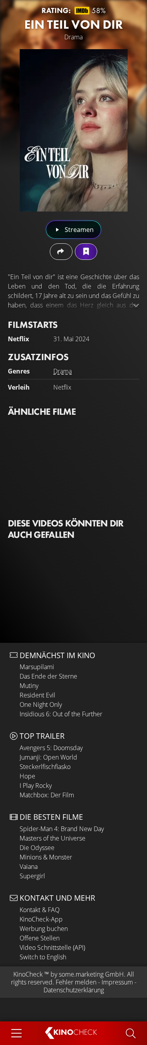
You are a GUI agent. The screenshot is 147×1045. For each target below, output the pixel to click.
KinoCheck (28, 974)
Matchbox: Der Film (47, 795)
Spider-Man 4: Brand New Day (62, 829)
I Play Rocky (36, 785)
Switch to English (43, 957)
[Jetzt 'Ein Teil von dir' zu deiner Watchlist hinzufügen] (86, 251)
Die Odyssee (37, 848)
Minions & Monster (46, 857)
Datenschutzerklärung (74, 990)
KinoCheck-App (41, 919)
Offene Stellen (40, 938)
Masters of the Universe (52, 838)
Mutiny (29, 686)
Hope (27, 776)
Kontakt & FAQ (40, 910)
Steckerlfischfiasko (45, 767)
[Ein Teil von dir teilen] (61, 251)
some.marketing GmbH (91, 974)
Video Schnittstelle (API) (52, 947)
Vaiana (29, 866)
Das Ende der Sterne (48, 676)
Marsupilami (37, 667)
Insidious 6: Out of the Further (61, 714)
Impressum (117, 982)
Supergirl (32, 876)
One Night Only (41, 704)
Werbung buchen (44, 929)
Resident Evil (37, 695)
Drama (62, 371)
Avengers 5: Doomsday (51, 748)
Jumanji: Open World (48, 757)
